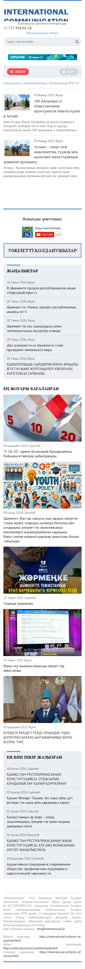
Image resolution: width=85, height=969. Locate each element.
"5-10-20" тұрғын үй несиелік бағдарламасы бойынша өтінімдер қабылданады (37, 453)
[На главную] (37, 12)
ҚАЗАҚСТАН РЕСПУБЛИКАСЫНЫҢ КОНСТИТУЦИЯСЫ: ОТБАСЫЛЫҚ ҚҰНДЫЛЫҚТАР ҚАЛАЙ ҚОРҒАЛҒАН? (37, 779)
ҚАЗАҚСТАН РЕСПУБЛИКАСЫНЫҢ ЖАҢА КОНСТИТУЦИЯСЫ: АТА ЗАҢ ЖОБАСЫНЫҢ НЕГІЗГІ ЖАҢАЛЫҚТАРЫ (41, 845)
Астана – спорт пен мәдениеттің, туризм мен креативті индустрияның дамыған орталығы (40, 154)
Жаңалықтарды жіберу (42, 33)
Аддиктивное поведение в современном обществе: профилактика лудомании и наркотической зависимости (38, 869)
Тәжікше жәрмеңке (18, 603)
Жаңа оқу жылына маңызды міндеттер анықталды (33, 668)
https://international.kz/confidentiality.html (30, 948)
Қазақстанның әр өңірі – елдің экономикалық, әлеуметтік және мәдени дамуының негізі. (38, 821)
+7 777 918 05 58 (17, 27)
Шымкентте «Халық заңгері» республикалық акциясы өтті (41, 309)
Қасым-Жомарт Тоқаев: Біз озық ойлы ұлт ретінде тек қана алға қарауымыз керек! (40, 800)
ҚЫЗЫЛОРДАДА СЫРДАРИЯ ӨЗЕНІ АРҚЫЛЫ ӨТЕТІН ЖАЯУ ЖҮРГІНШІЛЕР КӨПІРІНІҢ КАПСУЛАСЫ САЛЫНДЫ (42, 369)
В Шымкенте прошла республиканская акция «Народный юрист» (41, 290)
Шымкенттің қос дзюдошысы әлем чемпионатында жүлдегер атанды (34, 328)
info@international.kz (51, 929)
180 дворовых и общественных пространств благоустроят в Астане (41, 108)
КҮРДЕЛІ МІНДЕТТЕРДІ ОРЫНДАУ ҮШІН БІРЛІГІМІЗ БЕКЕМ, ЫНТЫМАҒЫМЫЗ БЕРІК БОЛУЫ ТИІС (37, 737)
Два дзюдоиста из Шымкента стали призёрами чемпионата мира (35, 347)
